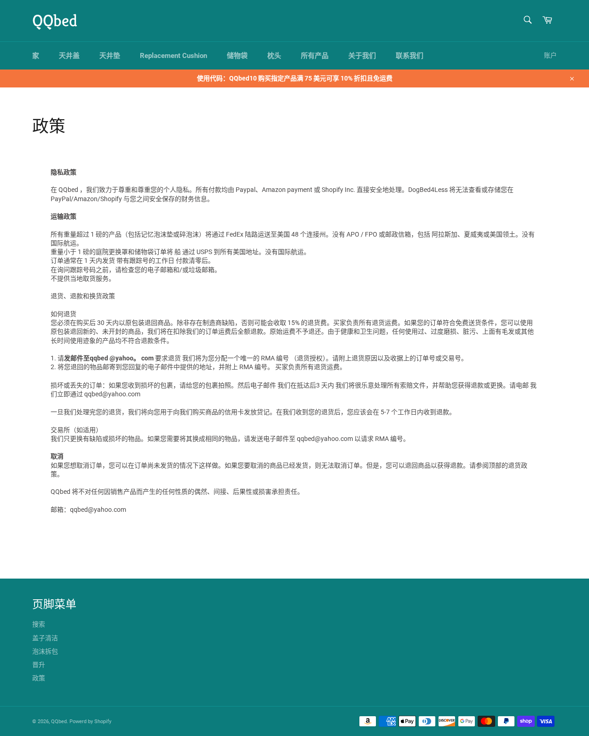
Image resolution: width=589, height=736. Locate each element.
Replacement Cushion (173, 56)
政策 (38, 678)
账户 (550, 55)
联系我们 (409, 56)
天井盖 (69, 56)
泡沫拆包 (45, 651)
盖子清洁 (45, 638)
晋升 (38, 664)
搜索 (38, 624)
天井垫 (109, 56)
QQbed (54, 20)
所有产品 (315, 56)
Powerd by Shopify (90, 721)
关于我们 (362, 56)
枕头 (274, 56)
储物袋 (237, 56)
